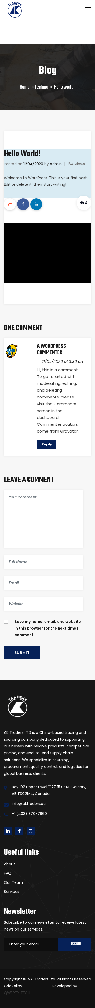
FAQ (7, 873)
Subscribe (74, 944)
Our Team (13, 882)
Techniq (41, 87)
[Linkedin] (36, 204)
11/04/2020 (33, 164)
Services (11, 891)
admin (56, 164)
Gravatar (69, 431)
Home (25, 87)
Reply (46, 444)
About (9, 864)
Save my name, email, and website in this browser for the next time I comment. (48, 628)
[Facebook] (23, 204)
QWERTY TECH (17, 992)
